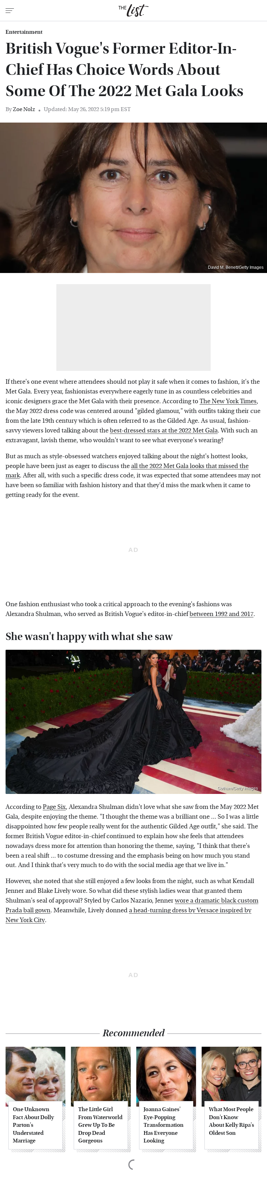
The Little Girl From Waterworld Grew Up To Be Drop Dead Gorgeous (100, 1125)
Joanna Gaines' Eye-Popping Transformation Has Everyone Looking (164, 1125)
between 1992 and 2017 (221, 614)
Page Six (54, 807)
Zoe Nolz (24, 109)
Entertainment (24, 32)
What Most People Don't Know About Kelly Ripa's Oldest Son (231, 1121)
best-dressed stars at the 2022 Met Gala (164, 430)
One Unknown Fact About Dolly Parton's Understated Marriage (33, 1125)
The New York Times (228, 401)
